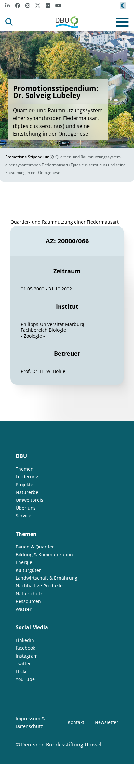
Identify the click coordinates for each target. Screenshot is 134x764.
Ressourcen (28, 601)
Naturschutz (29, 593)
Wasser (24, 609)
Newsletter (106, 722)
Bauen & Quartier (35, 547)
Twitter (23, 663)
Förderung (27, 477)
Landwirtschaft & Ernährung (46, 578)
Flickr (21, 671)
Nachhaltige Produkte (39, 586)
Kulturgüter (28, 570)
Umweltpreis (29, 500)
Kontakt (76, 722)
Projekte (24, 484)
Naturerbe (27, 492)
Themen (25, 469)
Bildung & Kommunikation (44, 554)
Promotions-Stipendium (27, 157)
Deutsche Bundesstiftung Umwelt (62, 744)
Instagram (27, 656)
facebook (25, 648)
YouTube (25, 679)
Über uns (26, 508)
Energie (24, 562)
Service (23, 515)
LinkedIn (25, 640)
